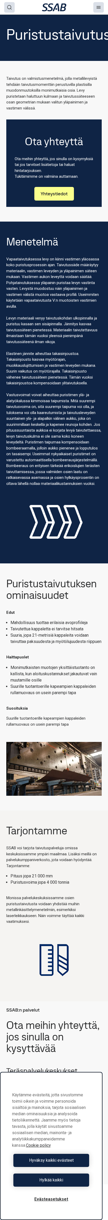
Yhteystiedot (54, 194)
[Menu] (98, 7)
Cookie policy (38, 1145)
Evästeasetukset (51, 1199)
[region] (51, 1146)
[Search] (9, 7)
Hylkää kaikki (51, 1179)
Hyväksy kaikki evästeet (51, 1160)
